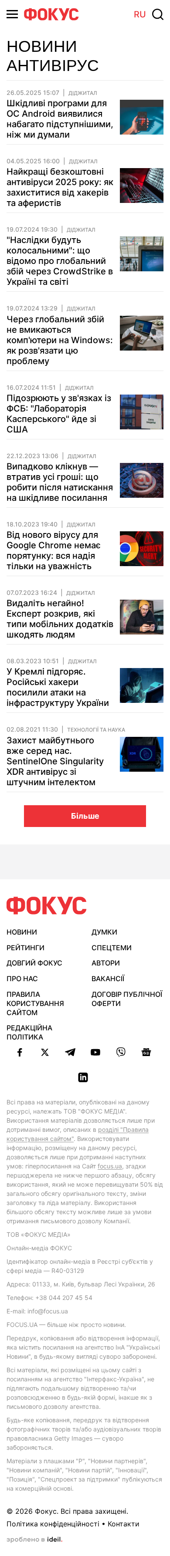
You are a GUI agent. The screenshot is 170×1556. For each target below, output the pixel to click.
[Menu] (12, 14)
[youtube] (95, 1052)
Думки (104, 932)
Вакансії (108, 978)
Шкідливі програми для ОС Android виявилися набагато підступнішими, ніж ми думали (60, 119)
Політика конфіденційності (53, 1523)
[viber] (120, 1052)
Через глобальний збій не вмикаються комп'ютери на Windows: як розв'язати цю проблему (60, 340)
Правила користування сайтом (35, 1003)
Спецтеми (112, 947)
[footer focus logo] (47, 906)
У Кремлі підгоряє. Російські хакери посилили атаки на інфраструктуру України (58, 687)
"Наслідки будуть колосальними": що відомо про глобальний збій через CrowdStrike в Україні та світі (60, 261)
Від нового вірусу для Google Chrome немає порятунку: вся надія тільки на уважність (54, 550)
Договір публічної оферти (127, 999)
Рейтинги (25, 947)
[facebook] (19, 1052)
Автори (106, 963)
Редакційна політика (29, 1032)
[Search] (157, 14)
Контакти (123, 1523)
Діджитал (82, 93)
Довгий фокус (34, 963)
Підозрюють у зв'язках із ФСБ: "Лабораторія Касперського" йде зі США (59, 414)
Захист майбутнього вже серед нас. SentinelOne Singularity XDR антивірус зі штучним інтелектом (55, 761)
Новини (22, 932)
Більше (85, 815)
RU (140, 14)
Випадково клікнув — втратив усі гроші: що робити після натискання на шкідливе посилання (60, 482)
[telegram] (70, 1052)
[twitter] (44, 1052)
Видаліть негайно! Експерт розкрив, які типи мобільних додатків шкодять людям (60, 619)
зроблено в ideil (34, 1540)
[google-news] (146, 1052)
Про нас (22, 978)
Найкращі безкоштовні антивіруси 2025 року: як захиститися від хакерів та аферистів (60, 187)
